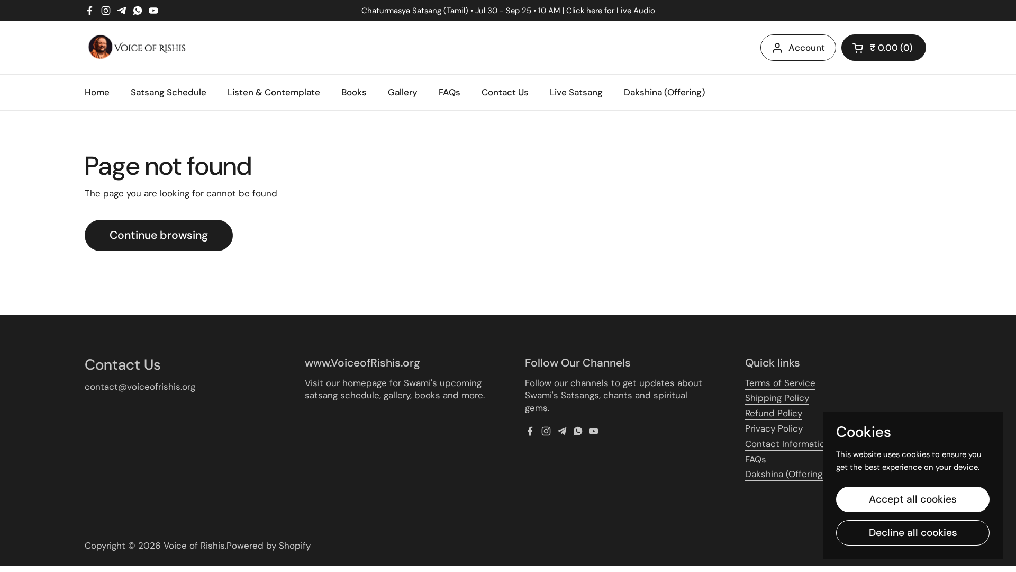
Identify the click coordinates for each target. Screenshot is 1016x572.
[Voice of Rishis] (137, 48)
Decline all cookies (913, 532)
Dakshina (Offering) (785, 474)
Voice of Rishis (194, 545)
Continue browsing (159, 235)
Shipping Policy (777, 398)
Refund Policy (773, 413)
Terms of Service (780, 383)
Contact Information (787, 444)
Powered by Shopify (268, 545)
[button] (883, 47)
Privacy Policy (774, 428)
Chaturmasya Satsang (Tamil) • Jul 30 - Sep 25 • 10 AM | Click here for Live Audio (508, 11)
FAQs (755, 459)
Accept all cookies (913, 499)
